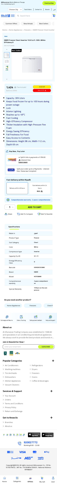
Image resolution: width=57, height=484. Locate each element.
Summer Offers (11, 23)
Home (4, 30)
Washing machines (12, 369)
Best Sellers (43, 23)
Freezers (27, 30)
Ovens (34, 377)
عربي (54, 9)
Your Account (10, 395)
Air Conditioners (11, 365)
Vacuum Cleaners (12, 384)
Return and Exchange (13, 411)
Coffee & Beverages (40, 380)
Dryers (34, 369)
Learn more (23, 162)
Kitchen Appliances (13, 380)
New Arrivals (28, 23)
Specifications (14, 227)
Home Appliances (15, 30)
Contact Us (38, 9)
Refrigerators (37, 365)
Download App (49, 3)
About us (8, 426)
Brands (47, 9)
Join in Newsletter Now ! (13, 342)
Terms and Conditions (14, 403)
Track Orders (28, 9)
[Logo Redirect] (5, 16)
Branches (9, 422)
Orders (8, 399)
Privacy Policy (10, 407)
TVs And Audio (11, 373)
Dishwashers (10, 377)
